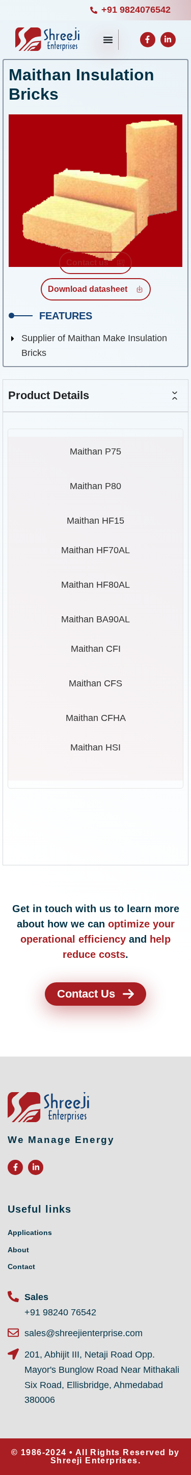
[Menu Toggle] (108, 40)
